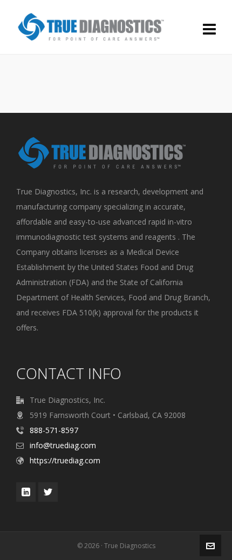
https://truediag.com (65, 460)
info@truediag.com (63, 445)
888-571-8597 (54, 430)
